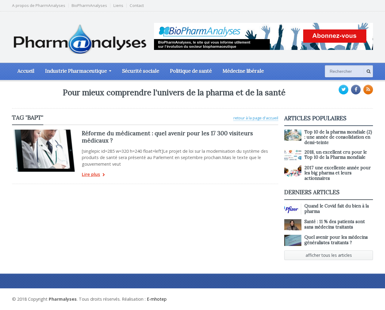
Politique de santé (191, 71)
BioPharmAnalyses (89, 6)
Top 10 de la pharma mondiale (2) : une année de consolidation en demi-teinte (338, 137)
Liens (118, 6)
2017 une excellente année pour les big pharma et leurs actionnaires (337, 173)
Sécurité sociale (140, 71)
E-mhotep (157, 299)
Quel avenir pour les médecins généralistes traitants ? (336, 240)
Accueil (25, 71)
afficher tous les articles (329, 255)
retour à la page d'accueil (255, 118)
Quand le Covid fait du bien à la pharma (336, 208)
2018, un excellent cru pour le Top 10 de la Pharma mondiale (335, 154)
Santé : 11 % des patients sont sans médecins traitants (334, 224)
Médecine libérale (243, 71)
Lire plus (91, 174)
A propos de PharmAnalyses (38, 6)
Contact (137, 6)
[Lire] (44, 131)
